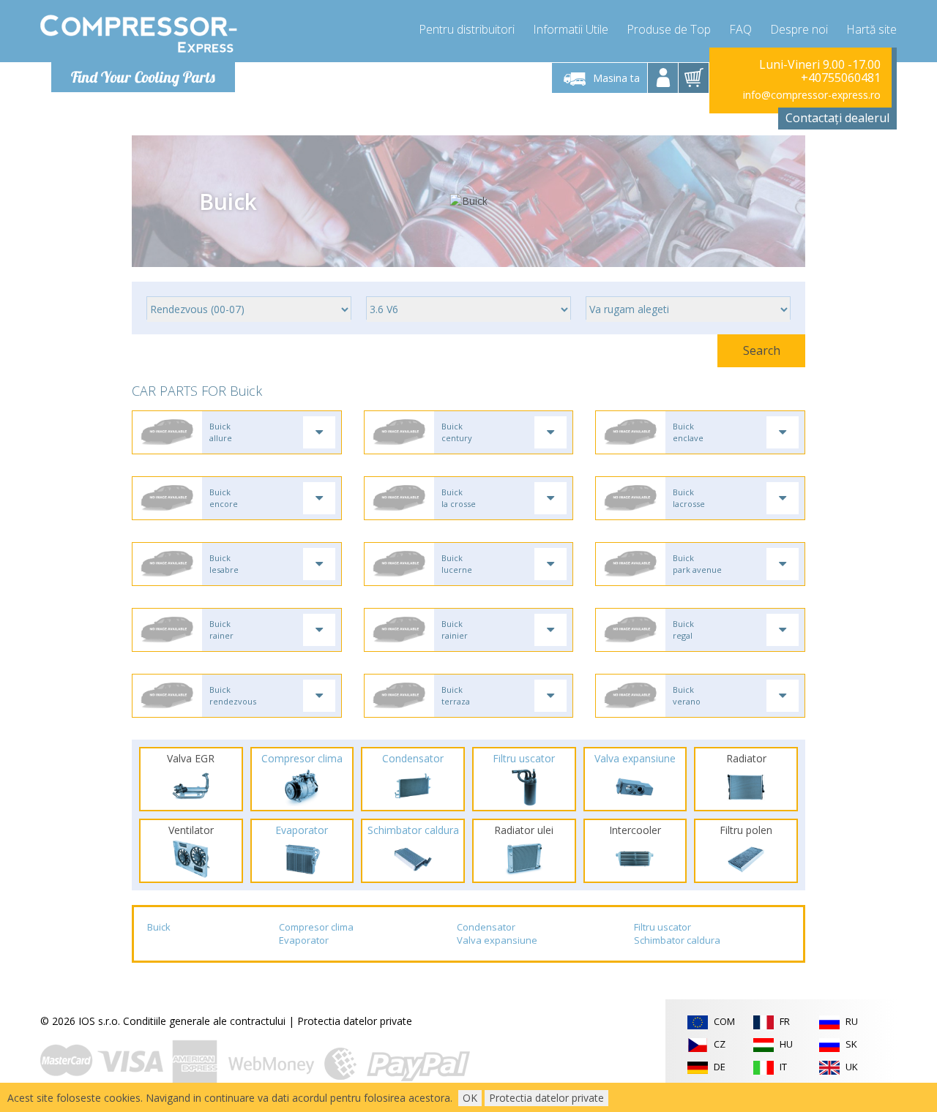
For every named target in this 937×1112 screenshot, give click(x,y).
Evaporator (304, 940)
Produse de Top (669, 29)
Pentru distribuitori (467, 29)
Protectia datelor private (354, 1021)
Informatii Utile (570, 29)
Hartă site (871, 29)
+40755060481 (841, 78)
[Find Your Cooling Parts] (138, 34)
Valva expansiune (497, 940)
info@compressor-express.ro (812, 95)
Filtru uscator (662, 926)
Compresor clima (316, 926)
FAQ (740, 29)
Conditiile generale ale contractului (204, 1021)
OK (470, 1098)
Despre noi (799, 29)
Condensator (486, 926)
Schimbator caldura (677, 940)
